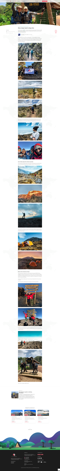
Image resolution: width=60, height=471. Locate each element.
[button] (23, 1)
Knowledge (21, 26)
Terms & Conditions (13, 461)
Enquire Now (44, 1)
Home (18, 26)
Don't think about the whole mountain (11, 31)
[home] (13, 1)
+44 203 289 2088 (27, 457)
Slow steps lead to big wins (26, 26)
